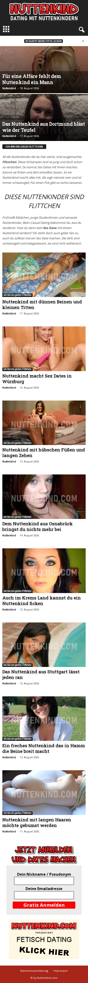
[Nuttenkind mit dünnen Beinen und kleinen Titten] (44, 275)
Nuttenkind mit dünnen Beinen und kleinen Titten (42, 304)
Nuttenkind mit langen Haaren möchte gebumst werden (36, 822)
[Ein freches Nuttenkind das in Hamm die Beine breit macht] (44, 718)
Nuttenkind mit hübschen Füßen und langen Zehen (43, 452)
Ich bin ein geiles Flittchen (17, 295)
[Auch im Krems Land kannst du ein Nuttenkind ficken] (44, 570)
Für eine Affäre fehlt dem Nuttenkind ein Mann (31, 79)
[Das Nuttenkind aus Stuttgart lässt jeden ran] (44, 644)
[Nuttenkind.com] (44, 11)
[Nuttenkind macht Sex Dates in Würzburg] (44, 348)
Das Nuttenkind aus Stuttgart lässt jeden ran (41, 674)
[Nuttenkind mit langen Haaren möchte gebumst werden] (44, 792)
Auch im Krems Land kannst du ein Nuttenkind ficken (41, 600)
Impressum (61, 970)
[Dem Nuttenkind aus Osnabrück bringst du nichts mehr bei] (44, 496)
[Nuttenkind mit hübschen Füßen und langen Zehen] (44, 423)
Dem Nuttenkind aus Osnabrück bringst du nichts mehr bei (37, 526)
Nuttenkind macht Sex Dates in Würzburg (37, 378)
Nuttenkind (9, 88)
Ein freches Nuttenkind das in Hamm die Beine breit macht (43, 748)
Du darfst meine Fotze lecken (43, 41)
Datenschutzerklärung (34, 970)
